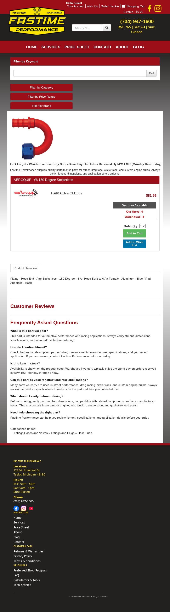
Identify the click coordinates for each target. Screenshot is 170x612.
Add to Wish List (134, 244)
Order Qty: (131, 226)
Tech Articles (22, 585)
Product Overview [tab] (25, 268)
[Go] (107, 27)
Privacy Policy (22, 556)
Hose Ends (85, 433)
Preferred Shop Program (30, 570)
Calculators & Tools (26, 580)
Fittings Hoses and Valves (31, 433)
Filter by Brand (41, 105)
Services (19, 522)
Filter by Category (41, 87)
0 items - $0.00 (133, 11)
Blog (16, 537)
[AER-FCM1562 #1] (85, 138)
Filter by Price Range (41, 96)
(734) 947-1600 (23, 501)
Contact (18, 542)
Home (17, 518)
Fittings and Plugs (62, 433)
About (17, 532)
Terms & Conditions (27, 561)
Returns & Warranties (28, 551)
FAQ (16, 575)
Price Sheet (21, 527)
